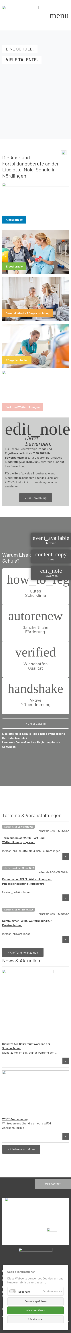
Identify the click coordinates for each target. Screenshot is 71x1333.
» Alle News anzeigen (21, 1149)
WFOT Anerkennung (15, 1119)
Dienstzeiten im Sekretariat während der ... (29, 1052)
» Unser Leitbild (35, 723)
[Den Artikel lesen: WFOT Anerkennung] (35, 1093)
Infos (51, 556)
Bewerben (51, 572)
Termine (51, 540)
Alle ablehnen (35, 1319)
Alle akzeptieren (35, 1310)
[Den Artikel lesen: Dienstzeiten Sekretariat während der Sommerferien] (28, 1005)
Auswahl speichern (36, 1301)
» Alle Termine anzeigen (23, 952)
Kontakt (53, 1183)
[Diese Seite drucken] (63, 152)
